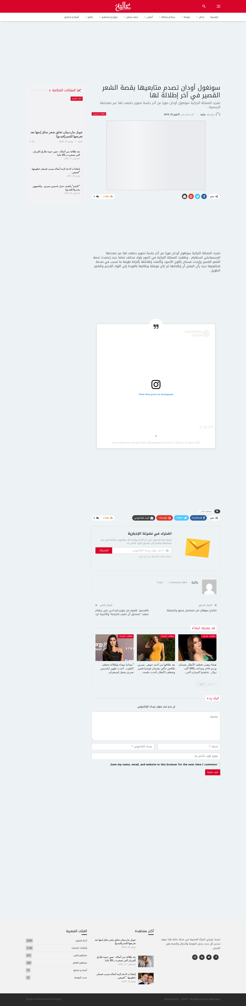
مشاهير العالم (80, 963)
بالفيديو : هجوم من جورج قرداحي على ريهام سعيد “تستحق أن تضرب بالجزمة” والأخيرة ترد (122, 612)
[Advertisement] (123, 56)
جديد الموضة (80, 977)
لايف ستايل (132, 17)
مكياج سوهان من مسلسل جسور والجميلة (192, 610)
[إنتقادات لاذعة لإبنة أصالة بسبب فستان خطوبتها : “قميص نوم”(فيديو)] (146, 978)
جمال (201, 17)
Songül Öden (138, 442)
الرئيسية (214, 17)
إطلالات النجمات (99, 114)
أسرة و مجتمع (71, 17)
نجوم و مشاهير (110, 17)
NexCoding (56, 999)
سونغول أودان (206, 511)
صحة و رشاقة (168, 17)
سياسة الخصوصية (171, 999)
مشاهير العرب (80, 955)
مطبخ (90, 17)
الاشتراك (103, 550)
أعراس (150, 17)
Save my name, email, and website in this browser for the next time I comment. (163, 764)
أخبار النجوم (76, 98)
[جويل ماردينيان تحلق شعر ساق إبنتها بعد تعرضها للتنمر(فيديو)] (56, 112)
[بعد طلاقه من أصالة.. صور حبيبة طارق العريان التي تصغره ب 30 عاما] (146, 961)
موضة (187, 17)
